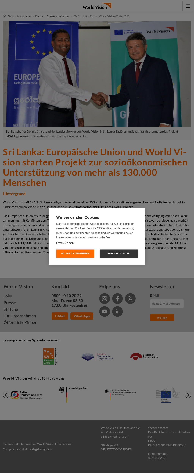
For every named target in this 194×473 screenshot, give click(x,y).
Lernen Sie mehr (65, 242)
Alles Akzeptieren (75, 253)
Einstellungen (118, 253)
